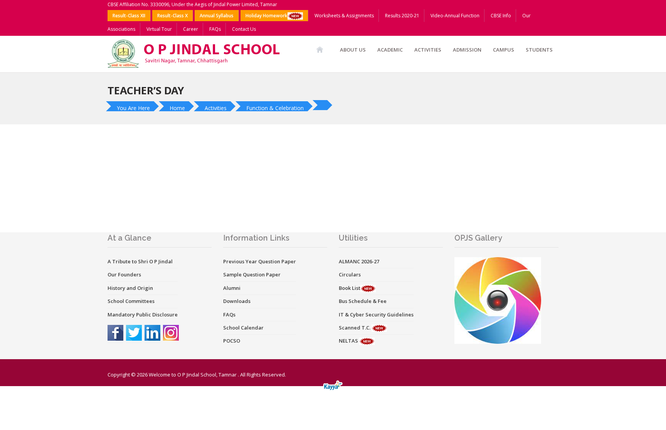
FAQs (215, 29)
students (539, 49)
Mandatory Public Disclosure (143, 314)
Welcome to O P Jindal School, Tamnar (193, 374)
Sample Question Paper (252, 274)
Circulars (350, 274)
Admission (467, 49)
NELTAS (349, 340)
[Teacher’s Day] (323, 105)
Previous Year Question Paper (259, 261)
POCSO (231, 340)
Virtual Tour (159, 29)
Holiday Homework (267, 15)
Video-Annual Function (455, 15)
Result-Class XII (129, 15)
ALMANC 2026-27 (359, 261)
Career (190, 29)
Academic (390, 49)
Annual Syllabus (217, 15)
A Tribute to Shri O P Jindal (140, 261)
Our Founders (124, 274)
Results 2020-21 (402, 15)
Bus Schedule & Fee (363, 301)
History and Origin (130, 287)
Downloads (237, 301)
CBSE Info (501, 15)
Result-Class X (172, 15)
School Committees (131, 301)
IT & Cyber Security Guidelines (376, 314)
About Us (353, 49)
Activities (427, 49)
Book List (349, 287)
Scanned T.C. (355, 327)
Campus (503, 49)
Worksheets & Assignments (344, 15)
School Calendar (243, 327)
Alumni (231, 287)
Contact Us (244, 29)
